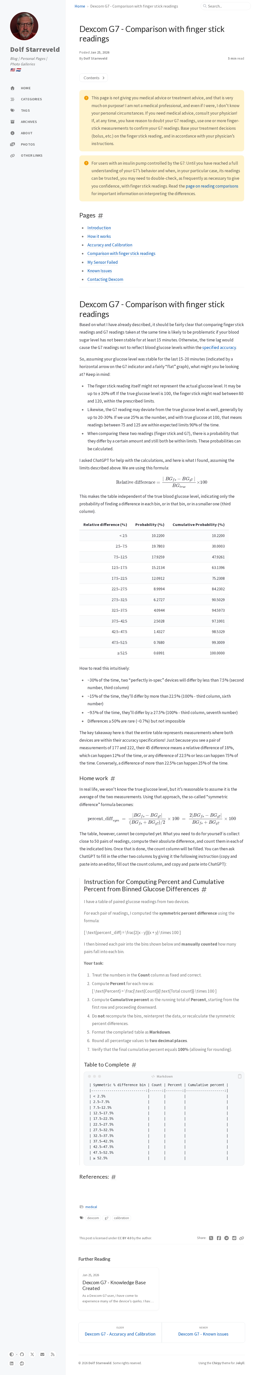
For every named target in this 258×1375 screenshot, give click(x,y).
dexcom (93, 1218)
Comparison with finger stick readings (121, 253)
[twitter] (32, 1354)
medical (91, 1207)
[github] (21, 1354)
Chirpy (216, 1363)
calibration (121, 1218)
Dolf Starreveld (35, 49)
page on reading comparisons (212, 186)
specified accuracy (219, 347)
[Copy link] (241, 1238)
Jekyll (240, 1363)
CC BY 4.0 (125, 1238)
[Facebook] (219, 1238)
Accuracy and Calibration (109, 245)
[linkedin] (11, 1363)
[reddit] (21, 1363)
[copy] (239, 1076)
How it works (99, 236)
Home (80, 6)
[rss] (52, 1354)
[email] (42, 1354)
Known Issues (99, 271)
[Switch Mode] (11, 1354)
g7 (106, 1218)
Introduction (99, 228)
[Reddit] (234, 1238)
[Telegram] (227, 1238)
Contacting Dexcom (105, 279)
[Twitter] (211, 1238)
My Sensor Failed (102, 262)
